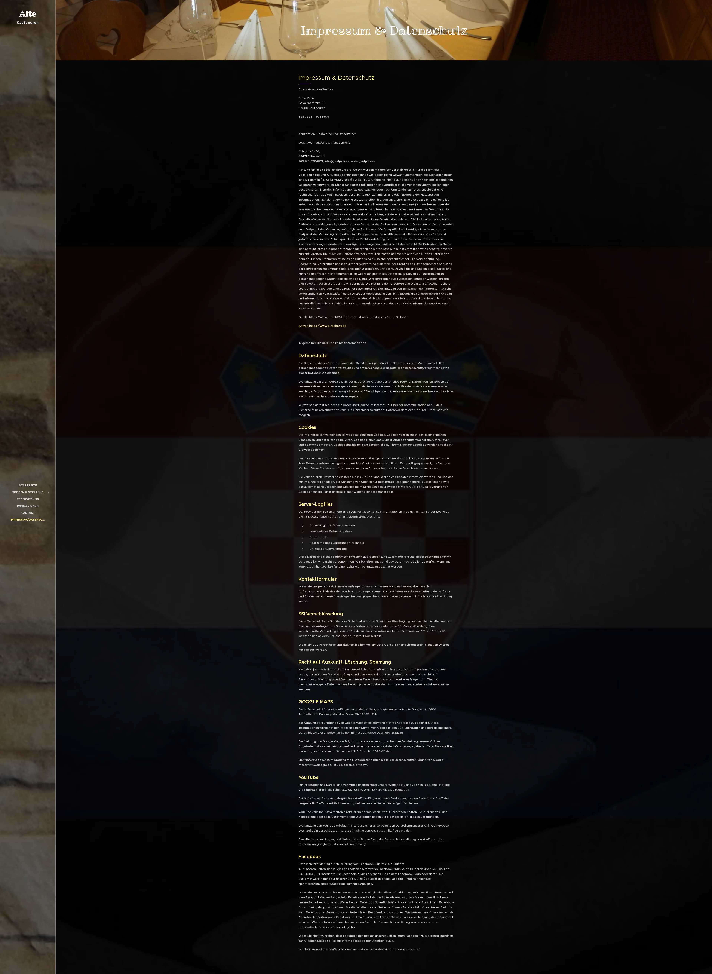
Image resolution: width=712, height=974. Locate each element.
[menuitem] (28, 485)
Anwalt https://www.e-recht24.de (322, 325)
